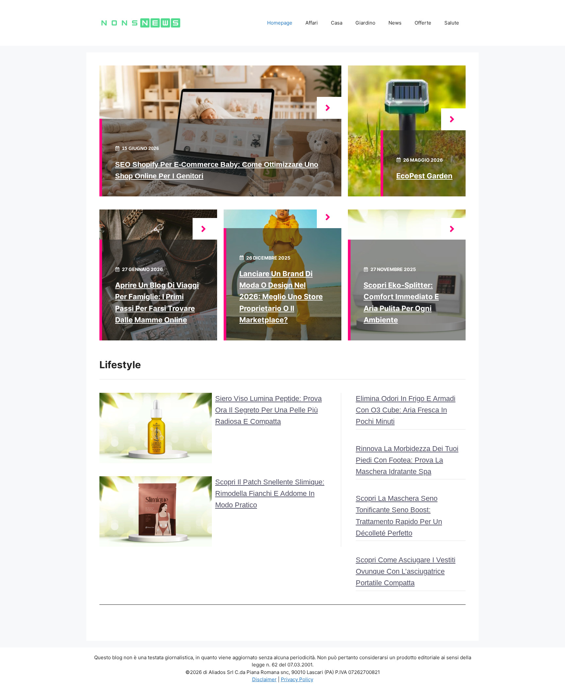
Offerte (423, 23)
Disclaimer (264, 679)
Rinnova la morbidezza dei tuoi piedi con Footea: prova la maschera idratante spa (407, 460)
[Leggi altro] (329, 108)
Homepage (279, 23)
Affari (311, 23)
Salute (451, 23)
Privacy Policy (297, 679)
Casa (336, 23)
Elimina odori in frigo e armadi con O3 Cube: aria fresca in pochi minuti (405, 410)
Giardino (365, 23)
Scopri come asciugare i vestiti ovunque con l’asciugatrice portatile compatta (405, 571)
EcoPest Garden (424, 176)
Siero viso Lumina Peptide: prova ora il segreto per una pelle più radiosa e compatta (268, 410)
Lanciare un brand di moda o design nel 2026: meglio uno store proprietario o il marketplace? (281, 296)
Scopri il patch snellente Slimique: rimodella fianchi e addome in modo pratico (269, 493)
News (395, 23)
